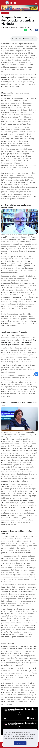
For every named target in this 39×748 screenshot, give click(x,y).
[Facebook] (36, 30)
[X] (31, 30)
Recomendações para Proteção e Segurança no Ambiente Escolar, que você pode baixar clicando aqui (18, 342)
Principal (5, 13)
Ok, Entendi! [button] (20, 743)
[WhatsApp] (25, 30)
